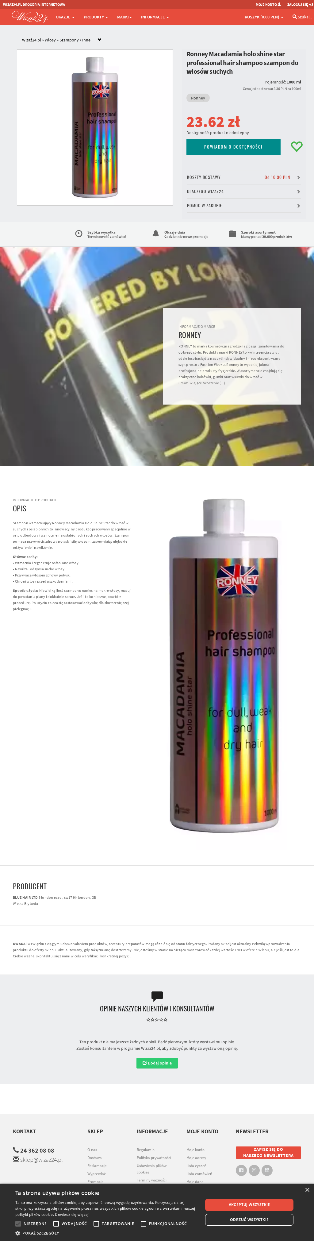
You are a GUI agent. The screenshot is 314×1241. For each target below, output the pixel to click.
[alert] (157, 1212)
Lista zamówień (199, 1173)
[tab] (161, 40)
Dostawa (94, 1157)
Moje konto (195, 1149)
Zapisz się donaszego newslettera (268, 1152)
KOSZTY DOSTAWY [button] (238, 177)
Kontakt (24, 1131)
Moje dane (194, 1181)
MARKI (123, 17)
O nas (92, 1149)
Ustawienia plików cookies (152, 1169)
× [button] (307, 1190)
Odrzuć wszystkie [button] (249, 1219)
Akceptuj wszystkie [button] (249, 1204)
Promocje (95, 1181)
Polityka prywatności (154, 1157)
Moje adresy (196, 1157)
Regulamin (146, 1149)
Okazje (63, 17)
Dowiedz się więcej (72, 1214)
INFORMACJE (153, 17)
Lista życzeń (196, 1165)
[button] (106, 1233)
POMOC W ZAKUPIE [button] (204, 205)
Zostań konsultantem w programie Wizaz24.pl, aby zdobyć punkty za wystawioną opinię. (157, 1048)
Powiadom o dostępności (233, 147)
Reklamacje (96, 1165)
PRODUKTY (94, 17)
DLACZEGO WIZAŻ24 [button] (205, 191)
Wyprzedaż (96, 1173)
